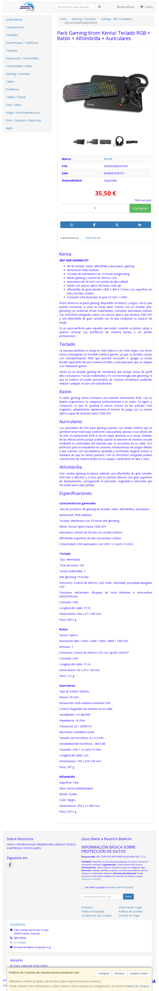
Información (93, 238)
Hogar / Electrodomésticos (23, 112)
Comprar (140, 208)
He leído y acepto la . (109, 887)
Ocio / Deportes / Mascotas (23, 120)
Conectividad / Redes (19, 66)
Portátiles (12, 35)
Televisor (11, 50)
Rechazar (120, 973)
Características (69, 238)
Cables (10, 81)
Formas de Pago (129, 915)
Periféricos (12, 89)
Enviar (128, 896)
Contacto (87, 907)
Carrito (148, 7)
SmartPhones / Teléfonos (22, 43)
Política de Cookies (137, 986)
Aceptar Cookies (139, 973)
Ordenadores (14, 19)
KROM (108, 159)
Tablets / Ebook (16, 97)
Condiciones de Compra (96, 915)
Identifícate (127, 7)
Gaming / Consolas (18, 74)
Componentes (15, 27)
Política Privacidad (92, 911)
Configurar (104, 973)
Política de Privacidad (90, 879)
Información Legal (130, 907)
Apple (9, 128)
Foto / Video (14, 105)
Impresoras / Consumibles (22, 58)
